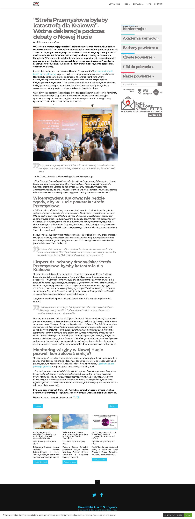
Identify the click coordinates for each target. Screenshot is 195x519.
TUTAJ (76, 397)
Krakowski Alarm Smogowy (97, 507)
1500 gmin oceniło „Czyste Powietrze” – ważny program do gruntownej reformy (104, 435)
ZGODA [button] (188, 515)
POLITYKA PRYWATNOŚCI (173, 515)
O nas (148, 4)
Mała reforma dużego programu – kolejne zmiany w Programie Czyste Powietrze (75, 435)
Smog (126, 4)
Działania (137, 4)
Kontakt (158, 4)
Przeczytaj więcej (41, 462)
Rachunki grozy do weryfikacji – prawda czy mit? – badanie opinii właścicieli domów (44, 435)
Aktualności (114, 4)
